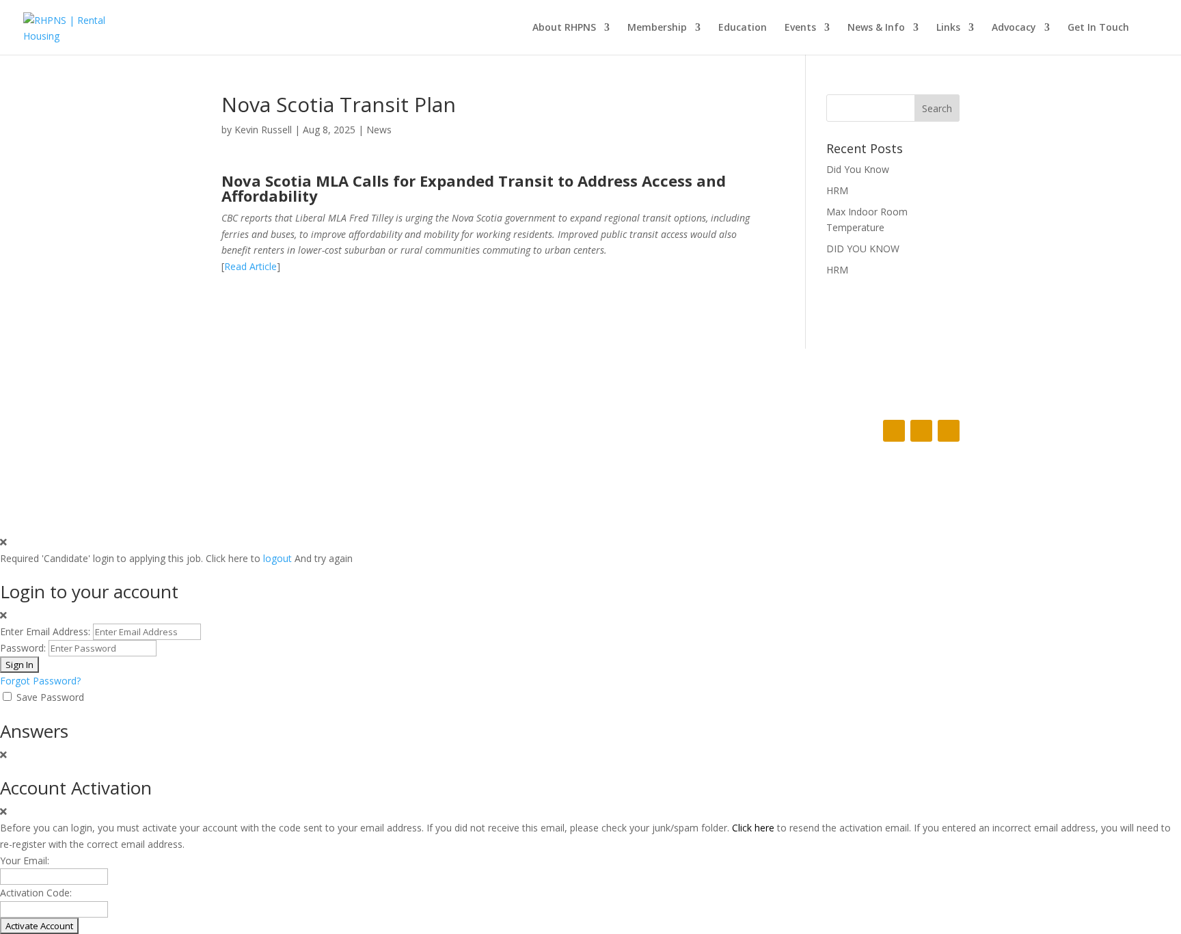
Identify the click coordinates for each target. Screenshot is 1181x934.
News (379, 129)
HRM (837, 190)
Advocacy (1014, 28)
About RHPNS (564, 28)
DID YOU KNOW (862, 248)
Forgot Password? (40, 680)
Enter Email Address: (45, 631)
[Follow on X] (921, 431)
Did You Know (857, 169)
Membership (657, 28)
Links (948, 28)
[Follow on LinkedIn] (949, 431)
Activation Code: (36, 892)
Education (742, 28)
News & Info (876, 28)
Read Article (250, 266)
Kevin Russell (263, 129)
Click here (753, 827)
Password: (23, 647)
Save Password (50, 697)
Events (800, 28)
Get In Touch (1098, 28)
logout (277, 558)
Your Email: (24, 860)
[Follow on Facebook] (894, 431)
